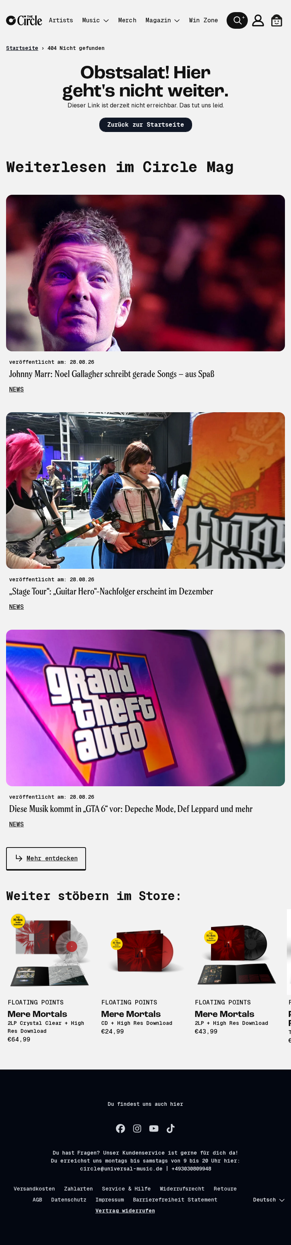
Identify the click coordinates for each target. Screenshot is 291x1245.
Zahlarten (78, 1189)
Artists (61, 20)
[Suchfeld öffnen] (237, 20)
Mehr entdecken (52, 858)
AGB (37, 1200)
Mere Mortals (37, 1014)
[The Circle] (24, 21)
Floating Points (36, 1002)
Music (91, 20)
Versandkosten (34, 1189)
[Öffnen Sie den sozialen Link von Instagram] (137, 1128)
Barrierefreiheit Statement (175, 1200)
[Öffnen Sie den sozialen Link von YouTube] (154, 1128)
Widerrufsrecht (182, 1189)
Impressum (109, 1200)
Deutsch (264, 1200)
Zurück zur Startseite (145, 124)
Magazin (158, 20)
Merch (127, 20)
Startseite (22, 48)
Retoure (225, 1189)
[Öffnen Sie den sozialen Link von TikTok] (170, 1128)
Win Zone (203, 20)
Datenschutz (68, 1200)
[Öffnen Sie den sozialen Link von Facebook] (120, 1128)
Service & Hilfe (126, 1189)
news (16, 389)
